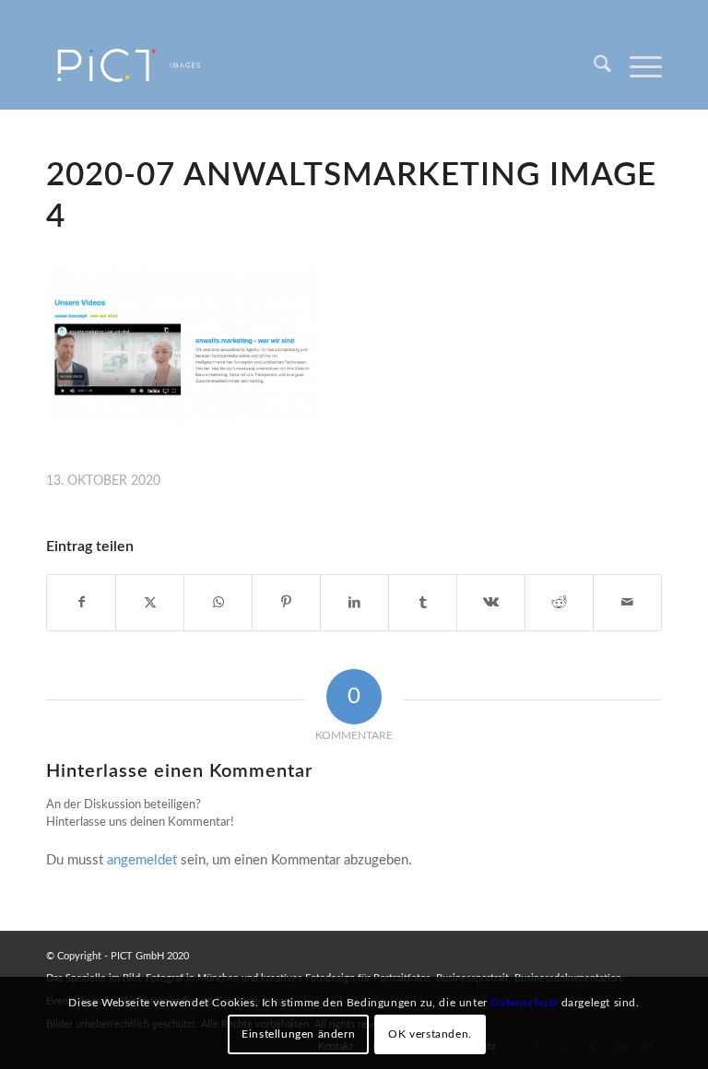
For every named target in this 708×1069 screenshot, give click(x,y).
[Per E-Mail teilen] (627, 602)
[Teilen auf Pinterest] (286, 602)
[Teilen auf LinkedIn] (354, 602)
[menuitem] (593, 68)
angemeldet (142, 860)
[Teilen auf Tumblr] (422, 602)
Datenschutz (524, 1002)
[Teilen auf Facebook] (81, 602)
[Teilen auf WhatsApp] (218, 602)
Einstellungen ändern (298, 1034)
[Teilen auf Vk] (491, 602)
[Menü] (636, 68)
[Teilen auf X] (149, 602)
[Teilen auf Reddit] (559, 602)
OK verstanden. (429, 1034)
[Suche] (593, 68)
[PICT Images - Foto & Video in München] (141, 68)
